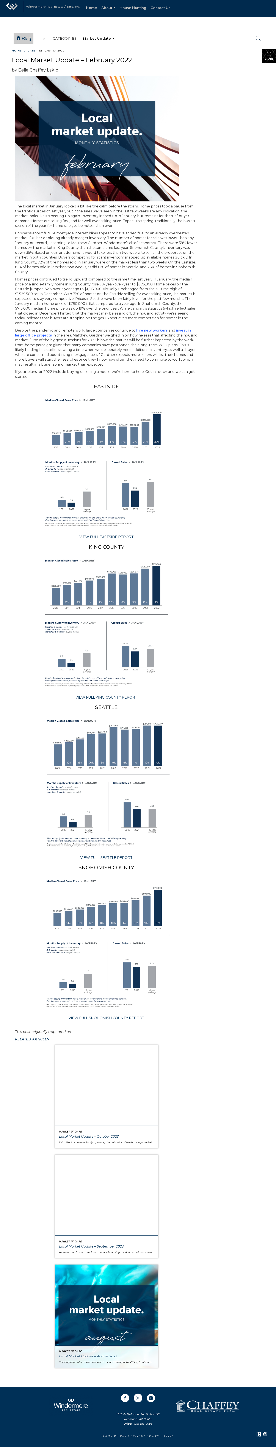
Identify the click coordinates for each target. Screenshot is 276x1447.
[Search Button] (258, 38)
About (109, 11)
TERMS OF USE (114, 1436)
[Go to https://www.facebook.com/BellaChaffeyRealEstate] (125, 1398)
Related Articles (32, 1039)
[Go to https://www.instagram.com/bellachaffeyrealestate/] (138, 1398)
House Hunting (133, 8)
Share (269, 59)
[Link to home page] (11, 8)
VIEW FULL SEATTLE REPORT (106, 858)
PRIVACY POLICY (146, 1436)
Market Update (23, 50)
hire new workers (152, 330)
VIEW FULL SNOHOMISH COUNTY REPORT (106, 1018)
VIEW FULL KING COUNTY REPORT (106, 697)
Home (91, 8)
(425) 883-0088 (142, 1423)
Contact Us (160, 8)
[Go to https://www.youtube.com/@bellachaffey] (151, 1398)
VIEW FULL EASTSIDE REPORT (106, 537)
